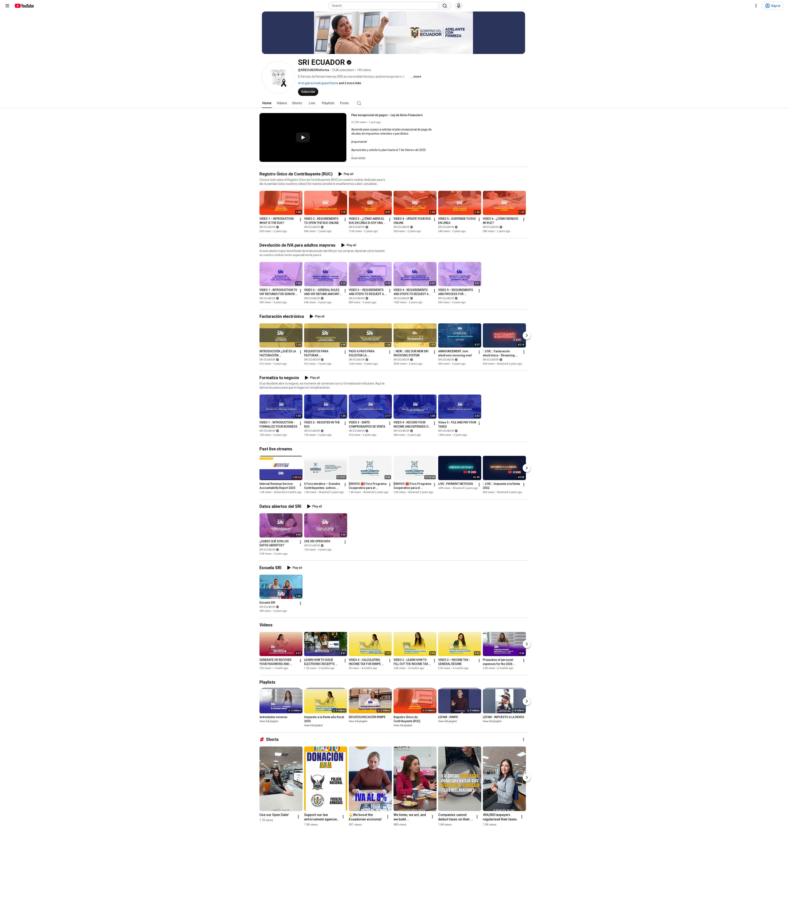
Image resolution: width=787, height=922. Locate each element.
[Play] (303, 137)
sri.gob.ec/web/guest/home (319, 83)
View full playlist (268, 721)
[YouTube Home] (24, 5)
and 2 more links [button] (350, 83)
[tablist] (393, 103)
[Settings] (756, 5)
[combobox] (384, 5)
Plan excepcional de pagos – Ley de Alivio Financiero (387, 115)
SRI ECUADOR (267, 227)
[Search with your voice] (459, 6)
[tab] (267, 103)
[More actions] (300, 219)
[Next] (527, 335)
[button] (358, 158)
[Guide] (7, 5)
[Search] (444, 6)
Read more (358, 158)
